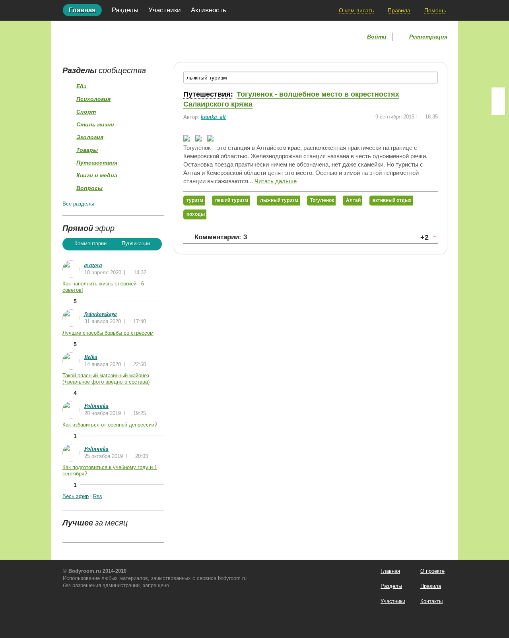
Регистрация (428, 37)
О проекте (432, 571)
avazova (93, 265)
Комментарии (90, 243)
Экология (89, 137)
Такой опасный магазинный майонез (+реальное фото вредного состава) (106, 378)
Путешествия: (208, 94)
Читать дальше (275, 181)
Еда (81, 86)
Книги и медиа (96, 175)
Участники (164, 10)
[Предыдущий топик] (498, 94)
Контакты (431, 601)
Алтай (353, 200)
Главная (82, 10)
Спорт (86, 112)
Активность (208, 10)
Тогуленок (322, 200)
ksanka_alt (213, 117)
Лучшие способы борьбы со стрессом (107, 333)
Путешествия (96, 163)
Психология (93, 99)
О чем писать (356, 10)
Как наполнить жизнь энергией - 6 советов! (103, 287)
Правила (399, 10)
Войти (377, 37)
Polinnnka (96, 405)
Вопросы (89, 188)
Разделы (125, 10)
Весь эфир (75, 496)
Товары (87, 150)
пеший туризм (231, 200)
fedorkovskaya (100, 314)
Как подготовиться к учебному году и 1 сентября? (109, 470)
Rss (97, 496)
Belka (90, 357)
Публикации (136, 243)
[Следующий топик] (498, 108)
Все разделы (78, 204)
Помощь (435, 10)
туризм (195, 200)
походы (196, 214)
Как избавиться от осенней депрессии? (109, 425)
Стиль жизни (95, 124)
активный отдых (392, 200)
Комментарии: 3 (220, 237)
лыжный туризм (279, 200)
